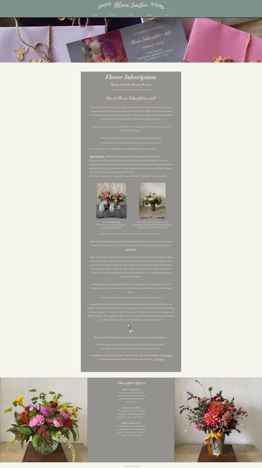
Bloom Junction (131, 5)
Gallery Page (131, 249)
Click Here (167, 355)
